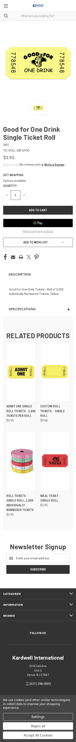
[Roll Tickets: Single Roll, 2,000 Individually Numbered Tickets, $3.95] (21, 461)
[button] (52, 164)
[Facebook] (5, 257)
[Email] (13, 257)
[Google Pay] (38, 223)
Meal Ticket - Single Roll (50, 498)
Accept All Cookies (38, 735)
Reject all (38, 726)
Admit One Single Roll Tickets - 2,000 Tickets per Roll (21, 411)
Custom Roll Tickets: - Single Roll (52, 411)
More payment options (38, 231)
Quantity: (10, 185)
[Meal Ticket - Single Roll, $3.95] (55, 461)
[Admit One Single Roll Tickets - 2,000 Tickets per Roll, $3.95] (21, 372)
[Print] (21, 257)
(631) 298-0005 (40, 684)
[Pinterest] (36, 257)
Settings (38, 716)
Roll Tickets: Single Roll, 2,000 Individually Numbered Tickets (20, 503)
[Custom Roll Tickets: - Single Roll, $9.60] (55, 372)
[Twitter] (29, 257)
